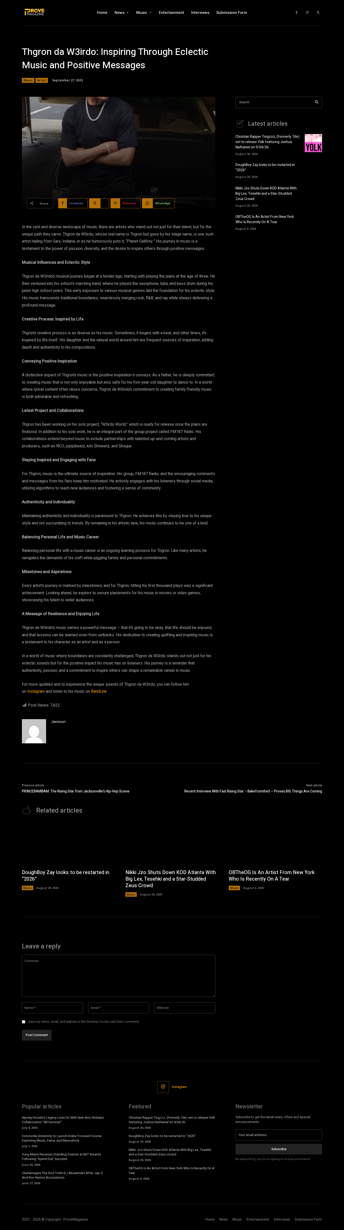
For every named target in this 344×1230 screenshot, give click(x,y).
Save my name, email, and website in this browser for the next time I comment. (84, 1021)
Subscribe (278, 1149)
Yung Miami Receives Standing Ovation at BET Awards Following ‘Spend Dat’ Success (61, 1156)
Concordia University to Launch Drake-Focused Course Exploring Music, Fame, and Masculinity (61, 1138)
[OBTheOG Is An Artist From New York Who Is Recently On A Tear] (313, 222)
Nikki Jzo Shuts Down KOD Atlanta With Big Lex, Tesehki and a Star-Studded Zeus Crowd (266, 194)
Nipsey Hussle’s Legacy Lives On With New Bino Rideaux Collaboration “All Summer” (63, 1119)
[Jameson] (34, 731)
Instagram (36, 691)
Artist (41, 80)
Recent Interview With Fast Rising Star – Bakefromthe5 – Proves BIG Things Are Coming (253, 791)
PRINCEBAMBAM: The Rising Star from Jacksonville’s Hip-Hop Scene (75, 791)
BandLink (99, 691)
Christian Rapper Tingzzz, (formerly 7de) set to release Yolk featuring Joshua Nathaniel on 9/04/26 (267, 142)
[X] (318, 13)
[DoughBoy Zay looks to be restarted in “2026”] (313, 170)
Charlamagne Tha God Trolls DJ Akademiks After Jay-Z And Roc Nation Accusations (62, 1175)
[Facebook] (296, 13)
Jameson (58, 721)
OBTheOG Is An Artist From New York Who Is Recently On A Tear (264, 219)
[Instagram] (307, 13)
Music (28, 80)
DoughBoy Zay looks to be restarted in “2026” (65, 876)
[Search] (316, 102)
